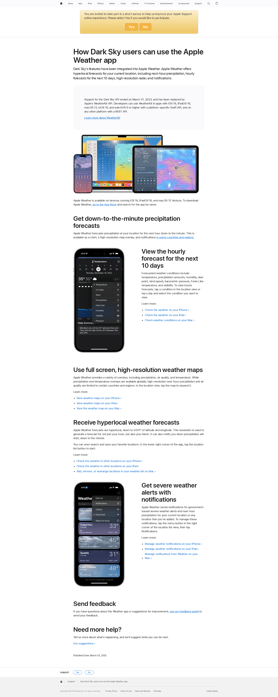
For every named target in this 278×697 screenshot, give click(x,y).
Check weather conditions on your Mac (169, 320)
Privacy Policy (111, 691)
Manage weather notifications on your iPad (171, 548)
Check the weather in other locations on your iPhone (109, 461)
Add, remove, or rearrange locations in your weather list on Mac (115, 471)
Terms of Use (126, 691)
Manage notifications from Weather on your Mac (171, 556)
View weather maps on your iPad (96, 403)
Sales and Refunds (142, 691)
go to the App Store (104, 204)
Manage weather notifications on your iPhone (172, 543)
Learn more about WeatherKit (102, 117)
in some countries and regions (174, 237)
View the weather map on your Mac (98, 408)
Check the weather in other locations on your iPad (107, 466)
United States (212, 691)
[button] (208, 3)
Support (71, 681)
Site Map (157, 691)
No (145, 27)
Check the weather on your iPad (164, 315)
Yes (132, 27)
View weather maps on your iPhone (98, 398)
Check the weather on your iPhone (166, 309)
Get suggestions (83, 643)
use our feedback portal (184, 611)
